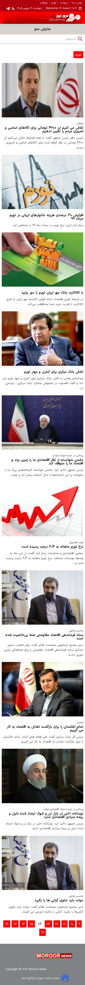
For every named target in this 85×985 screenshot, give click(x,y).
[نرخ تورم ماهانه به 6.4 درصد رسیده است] (42, 509)
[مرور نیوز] (42, 18)
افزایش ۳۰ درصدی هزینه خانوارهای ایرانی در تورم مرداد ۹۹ (46, 217)
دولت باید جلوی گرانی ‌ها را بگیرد (59, 900)
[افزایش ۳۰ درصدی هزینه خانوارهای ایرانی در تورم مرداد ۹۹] (42, 182)
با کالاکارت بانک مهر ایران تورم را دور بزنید (52, 292)
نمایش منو (42, 29)
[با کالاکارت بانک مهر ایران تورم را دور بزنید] (42, 259)
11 (64, 924)
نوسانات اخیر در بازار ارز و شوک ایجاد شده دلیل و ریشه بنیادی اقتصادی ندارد (46, 815)
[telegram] (8, 8)
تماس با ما (77, 3)
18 (6, 924)
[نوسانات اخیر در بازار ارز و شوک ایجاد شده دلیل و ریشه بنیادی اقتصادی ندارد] (42, 776)
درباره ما (64, 3)
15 (31, 924)
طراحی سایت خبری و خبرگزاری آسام (40, 978)
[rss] (13, 8)
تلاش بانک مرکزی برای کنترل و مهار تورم (53, 371)
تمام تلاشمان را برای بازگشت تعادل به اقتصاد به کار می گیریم (45, 728)
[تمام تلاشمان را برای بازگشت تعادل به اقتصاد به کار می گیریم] (42, 689)
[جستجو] (80, 39)
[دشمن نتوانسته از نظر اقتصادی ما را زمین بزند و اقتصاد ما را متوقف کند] (42, 422)
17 (15, 924)
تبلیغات (43, 3)
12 (56, 924)
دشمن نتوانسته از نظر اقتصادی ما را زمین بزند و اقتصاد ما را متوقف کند (47, 461)
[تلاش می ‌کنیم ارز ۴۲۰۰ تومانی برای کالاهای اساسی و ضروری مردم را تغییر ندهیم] (42, 90)
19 (42, 932)
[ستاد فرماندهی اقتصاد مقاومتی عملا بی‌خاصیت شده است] (42, 597)
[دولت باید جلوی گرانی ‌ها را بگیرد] (42, 863)
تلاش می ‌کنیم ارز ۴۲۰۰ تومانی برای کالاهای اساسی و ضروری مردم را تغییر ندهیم (44, 129)
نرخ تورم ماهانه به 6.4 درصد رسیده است (52, 546)
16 (23, 924)
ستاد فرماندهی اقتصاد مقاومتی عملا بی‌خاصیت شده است (44, 636)
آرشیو (53, 3)
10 (72, 924)
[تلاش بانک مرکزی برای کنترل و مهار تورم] (42, 338)
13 (48, 924)
